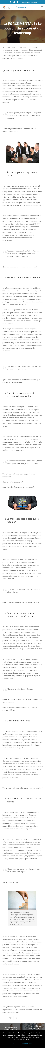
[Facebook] (10, 2)
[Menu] (42, 7)
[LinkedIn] (18, 2)
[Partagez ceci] (5, 1018)
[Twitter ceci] (10, 1018)
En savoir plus (27, 1043)
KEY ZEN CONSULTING (29, 2)
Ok (14, 1043)
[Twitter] (14, 2)
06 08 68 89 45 (21, 7)
